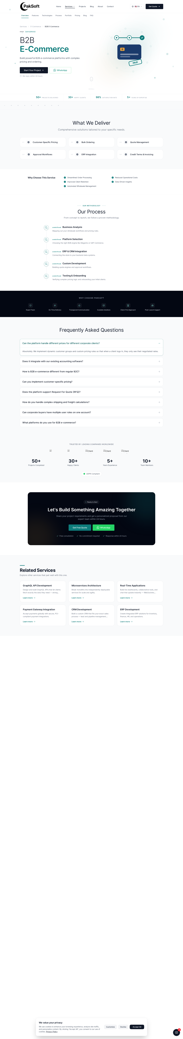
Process (59, 15)
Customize (110, 1027)
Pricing (77, 15)
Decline (123, 1027)
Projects (82, 6)
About (100, 6)
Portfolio (68, 15)
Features (35, 15)
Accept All (137, 1027)
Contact (110, 6)
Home (58, 6)
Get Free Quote (80, 527)
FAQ (91, 15)
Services (68, 6)
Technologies (47, 15)
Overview (25, 15)
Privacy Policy (52, 1032)
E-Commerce (35, 26)
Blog (92, 6)
